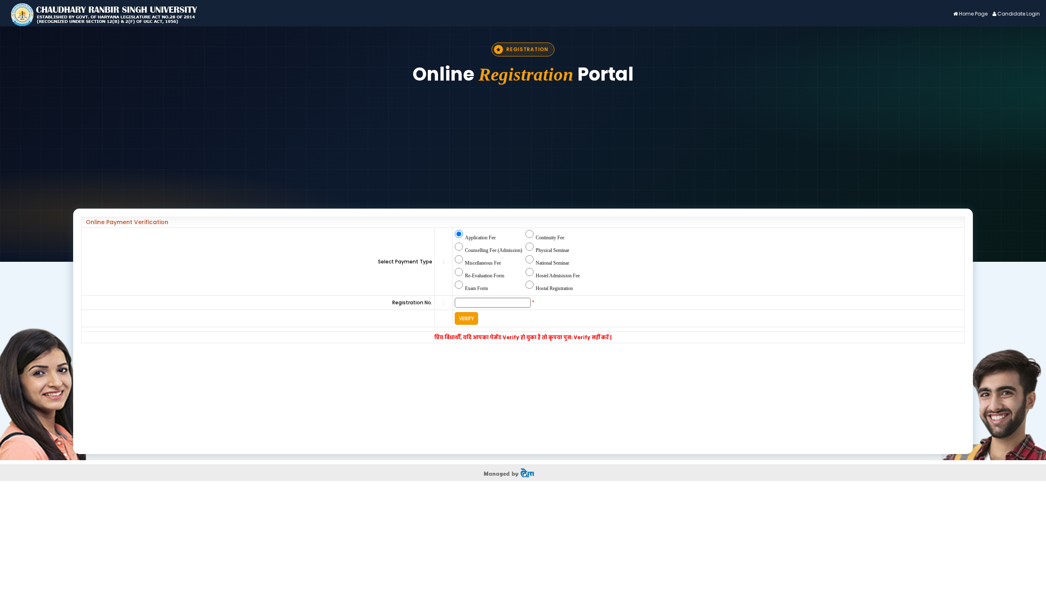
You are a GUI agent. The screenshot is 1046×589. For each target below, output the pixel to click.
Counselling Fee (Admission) (493, 250)
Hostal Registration (554, 288)
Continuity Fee (550, 238)
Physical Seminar (552, 250)
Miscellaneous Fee (483, 263)
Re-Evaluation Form (484, 276)
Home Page (973, 13)
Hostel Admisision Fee (558, 276)
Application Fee (480, 238)
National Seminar (552, 263)
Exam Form (476, 288)
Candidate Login (1018, 13)
